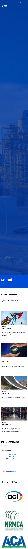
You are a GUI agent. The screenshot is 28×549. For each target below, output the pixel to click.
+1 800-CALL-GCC (11, 454)
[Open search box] (20, 2)
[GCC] (4, 6)
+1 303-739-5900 (10, 456)
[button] (8, 446)
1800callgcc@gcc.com (12, 458)
